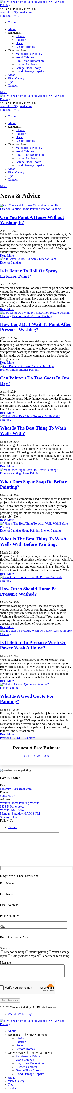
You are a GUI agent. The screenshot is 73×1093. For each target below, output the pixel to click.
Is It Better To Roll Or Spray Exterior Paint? (29, 273)
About (12, 29)
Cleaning (5, 316)
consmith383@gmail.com (16, 12)
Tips (10, 82)
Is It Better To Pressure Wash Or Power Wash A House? (33, 645)
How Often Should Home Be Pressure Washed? (28, 591)
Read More (7, 255)
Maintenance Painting (29, 53)
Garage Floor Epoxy (28, 68)
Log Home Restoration (30, 60)
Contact (12, 85)
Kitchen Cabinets (26, 64)
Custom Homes (25, 46)
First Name (7, 883)
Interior (20, 36)
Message (5, 962)
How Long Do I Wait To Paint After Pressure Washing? (35, 327)
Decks (19, 43)
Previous (5, 738)
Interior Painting (51, 208)
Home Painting (31, 208)
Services (5, 948)
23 (26, 738)
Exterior (21, 39)
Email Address (9, 905)
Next (32, 738)
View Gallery (16, 78)
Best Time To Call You (14, 937)
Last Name (6, 894)
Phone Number (9, 915)
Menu (3, 92)
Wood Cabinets (25, 57)
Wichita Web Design (20, 1014)
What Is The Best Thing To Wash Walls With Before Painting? (33, 541)
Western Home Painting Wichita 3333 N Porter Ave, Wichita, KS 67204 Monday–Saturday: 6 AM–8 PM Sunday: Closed (20, 810)
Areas (11, 75)
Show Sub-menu (37, 1034)
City (2, 926)
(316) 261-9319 (9, 15)
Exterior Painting (10, 208)
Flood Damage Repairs (30, 71)
